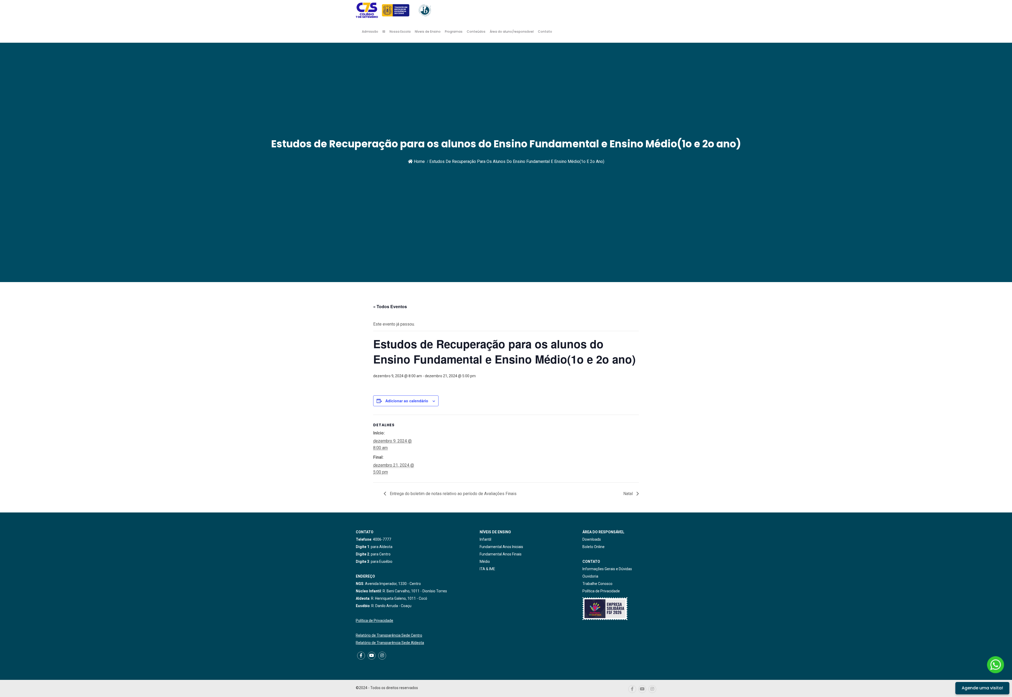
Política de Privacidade (374, 620)
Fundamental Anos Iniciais (501, 547)
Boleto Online (593, 547)
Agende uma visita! (982, 688)
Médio (485, 561)
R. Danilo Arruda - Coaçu (391, 606)
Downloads (591, 539)
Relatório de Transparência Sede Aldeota (390, 643)
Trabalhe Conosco (597, 584)
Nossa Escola (400, 31)
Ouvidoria (590, 576)
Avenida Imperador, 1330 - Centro (393, 584)
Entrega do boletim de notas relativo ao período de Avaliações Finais (453, 493)
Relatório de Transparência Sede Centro (389, 635)
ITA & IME (487, 569)
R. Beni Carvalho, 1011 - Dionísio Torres (415, 591)
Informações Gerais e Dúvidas (607, 569)
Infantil (485, 539)
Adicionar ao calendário (406, 400)
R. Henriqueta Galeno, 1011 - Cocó (399, 598)
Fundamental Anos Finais (501, 554)
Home (419, 161)
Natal (628, 493)
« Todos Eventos (390, 306)
